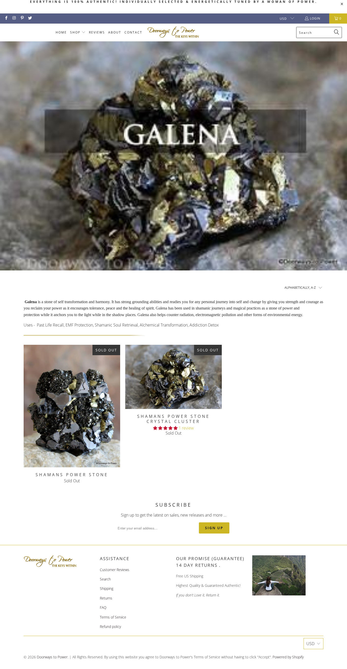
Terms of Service (113, 617)
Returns (106, 598)
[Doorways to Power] (173, 32)
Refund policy (110, 626)
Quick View (71, 417)
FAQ (103, 607)
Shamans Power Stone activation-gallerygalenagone (72, 406)
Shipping (106, 588)
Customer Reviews (114, 569)
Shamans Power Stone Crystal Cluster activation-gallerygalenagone (173, 377)
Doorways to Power (52, 657)
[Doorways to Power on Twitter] (30, 18)
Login (315, 18)
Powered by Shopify (288, 657)
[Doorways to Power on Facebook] (6, 18)
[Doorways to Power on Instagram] (14, 18)
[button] (78, 32)
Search (105, 579)
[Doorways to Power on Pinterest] (22, 18)
